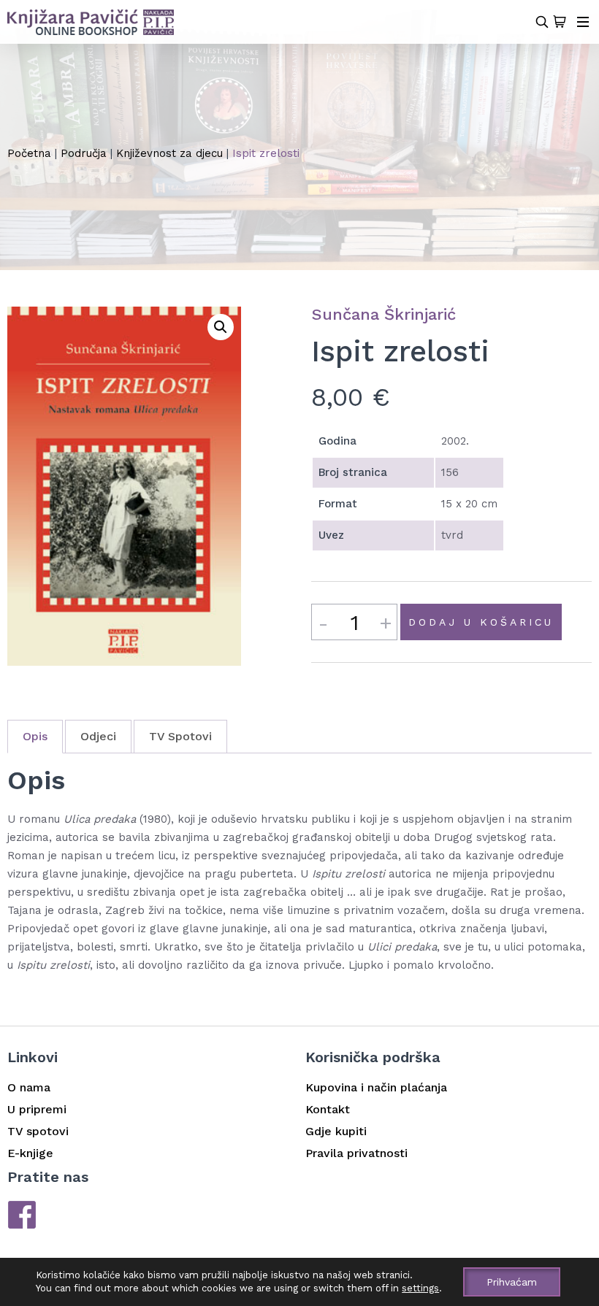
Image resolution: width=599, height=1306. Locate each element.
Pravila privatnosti (356, 1153)
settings (420, 1288)
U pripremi (36, 1109)
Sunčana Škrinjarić (384, 314)
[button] (220, 327)
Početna (29, 153)
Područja (84, 153)
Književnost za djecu (169, 153)
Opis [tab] (35, 736)
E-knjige (30, 1153)
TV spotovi (38, 1131)
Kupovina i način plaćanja (376, 1087)
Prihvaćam (512, 1282)
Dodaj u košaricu (481, 622)
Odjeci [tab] (98, 736)
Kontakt (327, 1109)
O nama (28, 1087)
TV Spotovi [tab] (180, 736)
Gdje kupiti (336, 1131)
